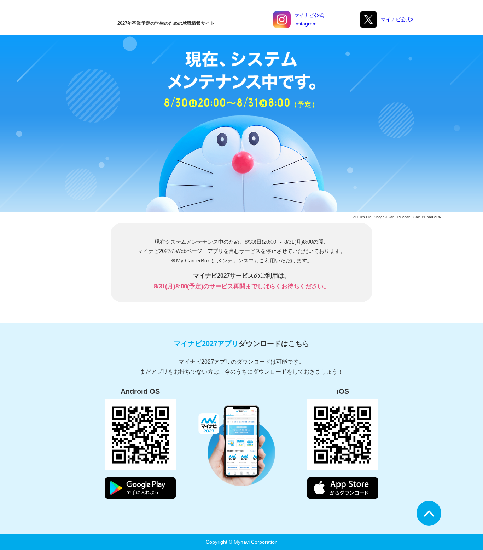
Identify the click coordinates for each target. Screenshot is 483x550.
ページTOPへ (429, 513)
